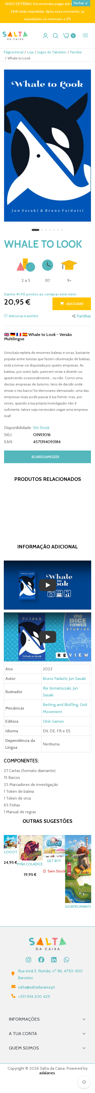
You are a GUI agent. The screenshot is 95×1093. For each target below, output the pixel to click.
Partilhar (84, 316)
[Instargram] (29, 960)
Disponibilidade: (18, 427)
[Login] (45, 35)
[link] (85, 1051)
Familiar (76, 52)
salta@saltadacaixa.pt (36, 987)
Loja (30, 52)
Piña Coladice (30, 864)
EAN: (8, 442)
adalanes (47, 1072)
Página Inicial (13, 52)
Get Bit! (54, 861)
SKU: (8, 435)
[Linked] (54, 960)
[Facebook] (41, 960)
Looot (10, 852)
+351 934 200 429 (34, 996)
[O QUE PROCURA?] (55, 35)
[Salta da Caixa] (15, 35)
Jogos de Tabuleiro (51, 52)
